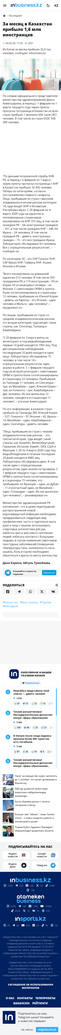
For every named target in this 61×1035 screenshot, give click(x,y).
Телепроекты (45, 998)
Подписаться (47, 1029)
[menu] (5, 5)
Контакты (25, 998)
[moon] (48, 5)
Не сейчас (27, 1029)
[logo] (26, 5)
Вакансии (21, 1003)
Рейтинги (40, 1003)
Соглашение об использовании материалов (30, 986)
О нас (10, 998)
